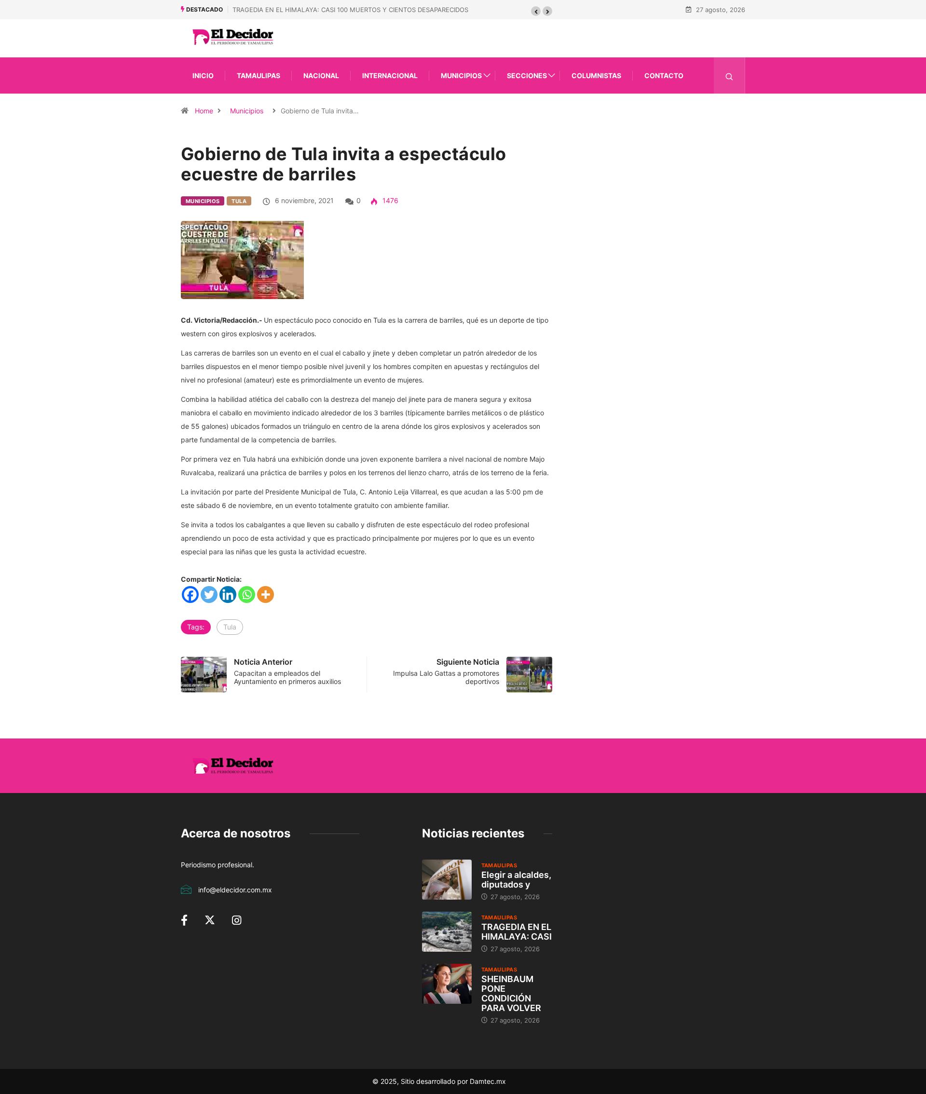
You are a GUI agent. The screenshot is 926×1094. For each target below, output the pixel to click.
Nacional (321, 75)
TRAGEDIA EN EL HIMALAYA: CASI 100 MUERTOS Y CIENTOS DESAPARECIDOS (350, 10)
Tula (239, 201)
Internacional (390, 75)
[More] (265, 594)
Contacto (663, 75)
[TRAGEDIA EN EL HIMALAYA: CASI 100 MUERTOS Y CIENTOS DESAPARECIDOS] (447, 931)
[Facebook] (190, 594)
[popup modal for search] (729, 75)
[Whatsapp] (246, 594)
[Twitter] (209, 594)
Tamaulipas (258, 75)
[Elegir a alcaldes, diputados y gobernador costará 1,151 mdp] (447, 879)
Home (204, 111)
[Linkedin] (227, 594)
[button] (536, 11)
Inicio (203, 75)
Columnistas (596, 75)
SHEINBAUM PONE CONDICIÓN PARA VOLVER (511, 993)
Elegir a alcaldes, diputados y (516, 879)
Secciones (527, 75)
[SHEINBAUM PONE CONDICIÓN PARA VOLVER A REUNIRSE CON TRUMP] (447, 983)
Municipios (461, 75)
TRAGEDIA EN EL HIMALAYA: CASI (516, 932)
